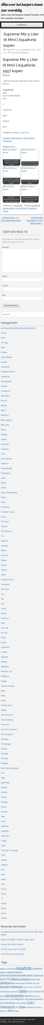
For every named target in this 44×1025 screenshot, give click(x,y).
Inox (3, 594)
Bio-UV (4, 401)
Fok (2, 536)
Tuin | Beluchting (18, 999)
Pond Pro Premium (9, 729)
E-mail (5, 286)
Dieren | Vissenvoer (35, 975)
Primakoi (4, 754)
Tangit (3, 841)
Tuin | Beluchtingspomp (34, 999)
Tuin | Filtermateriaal (7, 1003)
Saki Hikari (5, 783)
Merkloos (5, 667)
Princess (4, 758)
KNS (3, 623)
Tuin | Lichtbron (21, 1003)
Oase (3, 700)
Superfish (5, 831)
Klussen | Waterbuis (11, 986)
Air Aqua (4, 343)
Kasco (3, 613)
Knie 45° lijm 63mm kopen (12, 944)
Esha (3, 502)
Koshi (3, 638)
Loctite (4, 652)
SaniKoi (4, 792)
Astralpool (5, 391)
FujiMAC (4, 541)
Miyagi (4, 681)
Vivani (3, 894)
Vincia (3, 889)
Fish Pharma (6, 531)
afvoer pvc (4, 969)
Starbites (5, 826)
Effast (3, 483)
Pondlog (4, 739)
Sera (3, 816)
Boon (3, 430)
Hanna (4, 565)
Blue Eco (5, 415)
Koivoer (25, 987)
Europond (5, 507)
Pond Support (7, 734)
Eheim (3, 488)
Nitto (3, 696)
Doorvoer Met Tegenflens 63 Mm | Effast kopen (34, 220)
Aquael (4, 362)
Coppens (5, 449)
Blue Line (5, 425)
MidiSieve (5, 676)
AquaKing (5, 376)
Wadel (4, 903)
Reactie (6, 247)
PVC (42, 991)
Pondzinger (6, 744)
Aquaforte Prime (8, 372)
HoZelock (5, 584)
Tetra (3, 845)
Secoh (3, 807)
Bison (3, 410)
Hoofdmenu (22, 25)
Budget (4, 434)
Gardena (4, 546)
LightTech (5, 647)
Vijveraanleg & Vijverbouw (34, 1007)
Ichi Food (5, 589)
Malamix (4, 657)
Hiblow (4, 570)
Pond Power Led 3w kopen (12, 954)
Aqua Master (6, 357)
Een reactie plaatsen (20, 52)
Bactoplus (5, 396)
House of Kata (7, 579)
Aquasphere (6, 381)
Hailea (3, 560)
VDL (3, 870)
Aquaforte (18, 205)
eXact (3, 517)
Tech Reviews (19, 1022)
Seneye (4, 812)
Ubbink (4, 860)
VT (2, 899)
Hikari (3, 575)
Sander (4, 787)
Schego (4, 802)
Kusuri (3, 642)
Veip (3, 874)
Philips (3, 710)
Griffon (4, 550)
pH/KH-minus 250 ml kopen (13, 949)
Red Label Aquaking (9, 768)
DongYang (5, 473)
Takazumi (5, 836)
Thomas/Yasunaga (9, 850)
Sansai (4, 797)
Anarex (4, 352)
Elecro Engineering (9, 492)
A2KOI (3, 333)
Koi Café (4, 628)
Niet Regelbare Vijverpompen (9, 991)
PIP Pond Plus (7, 715)
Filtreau (4, 526)
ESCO (3, 497)
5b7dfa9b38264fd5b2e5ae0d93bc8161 (18, 328)
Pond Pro (5, 725)
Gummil (4, 555)
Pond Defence (7, 720)
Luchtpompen (37, 987)
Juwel (3, 608)
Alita (3, 347)
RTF (3, 773)
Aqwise (4, 386)
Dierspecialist (6, 468)
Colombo (5, 444)
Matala (4, 662)
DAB (3, 454)
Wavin (3, 908)
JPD (2, 604)
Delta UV (5, 463)
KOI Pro (4, 633)
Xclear (3, 913)
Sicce (3, 821)
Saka (3, 778)
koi (5, 52)
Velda (3, 879)
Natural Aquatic (7, 686)
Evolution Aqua (7, 512)
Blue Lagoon (6, 420)
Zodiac (4, 918)
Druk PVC (5, 979)
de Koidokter (6, 459)
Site (3, 295)
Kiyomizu (5, 618)
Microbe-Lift (6, 671)
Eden (3, 478)
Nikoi (3, 691)
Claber (4, 439)
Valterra (4, 865)
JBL (2, 599)
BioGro (4, 405)
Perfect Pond (6, 705)
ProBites (4, 763)
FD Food (5, 521)
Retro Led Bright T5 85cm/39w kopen (17, 939)
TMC (3, 855)
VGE (3, 884)
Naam (5, 276)
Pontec (4, 749)
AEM (3, 338)
